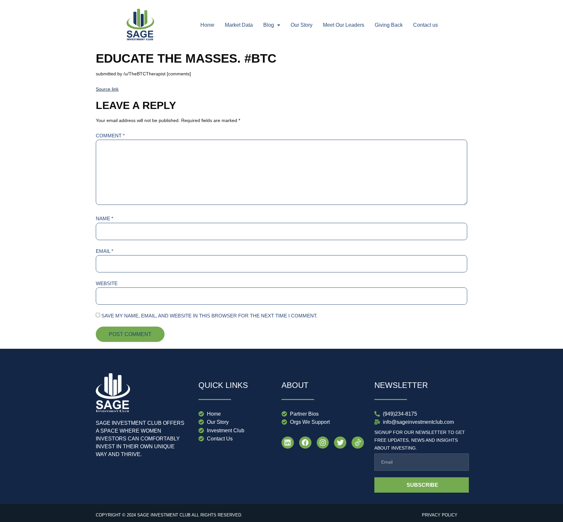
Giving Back (389, 25)
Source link (107, 89)
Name (104, 218)
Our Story (301, 25)
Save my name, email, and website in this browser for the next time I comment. (209, 315)
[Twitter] (340, 443)
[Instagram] (323, 443)
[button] (271, 25)
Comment (110, 135)
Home (207, 25)
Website (107, 283)
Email (104, 251)
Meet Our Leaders (343, 25)
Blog (268, 25)
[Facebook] (305, 443)
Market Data (239, 25)
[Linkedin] (288, 443)
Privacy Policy (439, 515)
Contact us (425, 25)
